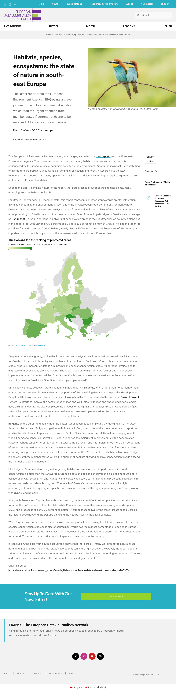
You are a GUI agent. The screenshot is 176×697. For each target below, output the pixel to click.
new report (103, 156)
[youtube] (15, 4)
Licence (20, 673)
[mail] (100, 656)
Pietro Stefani (21, 130)
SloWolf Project (130, 397)
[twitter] (5, 4)
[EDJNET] (22, 9)
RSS (71, 673)
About (7, 673)
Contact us (37, 673)
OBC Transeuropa (42, 130)
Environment (156, 182)
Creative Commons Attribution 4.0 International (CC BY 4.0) (163, 201)
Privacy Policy (55, 673)
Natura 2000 (19, 218)
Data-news (58, 34)
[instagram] (10, 4)
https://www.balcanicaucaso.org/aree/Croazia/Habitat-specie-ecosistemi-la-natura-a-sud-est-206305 (68, 570)
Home (48, 34)
